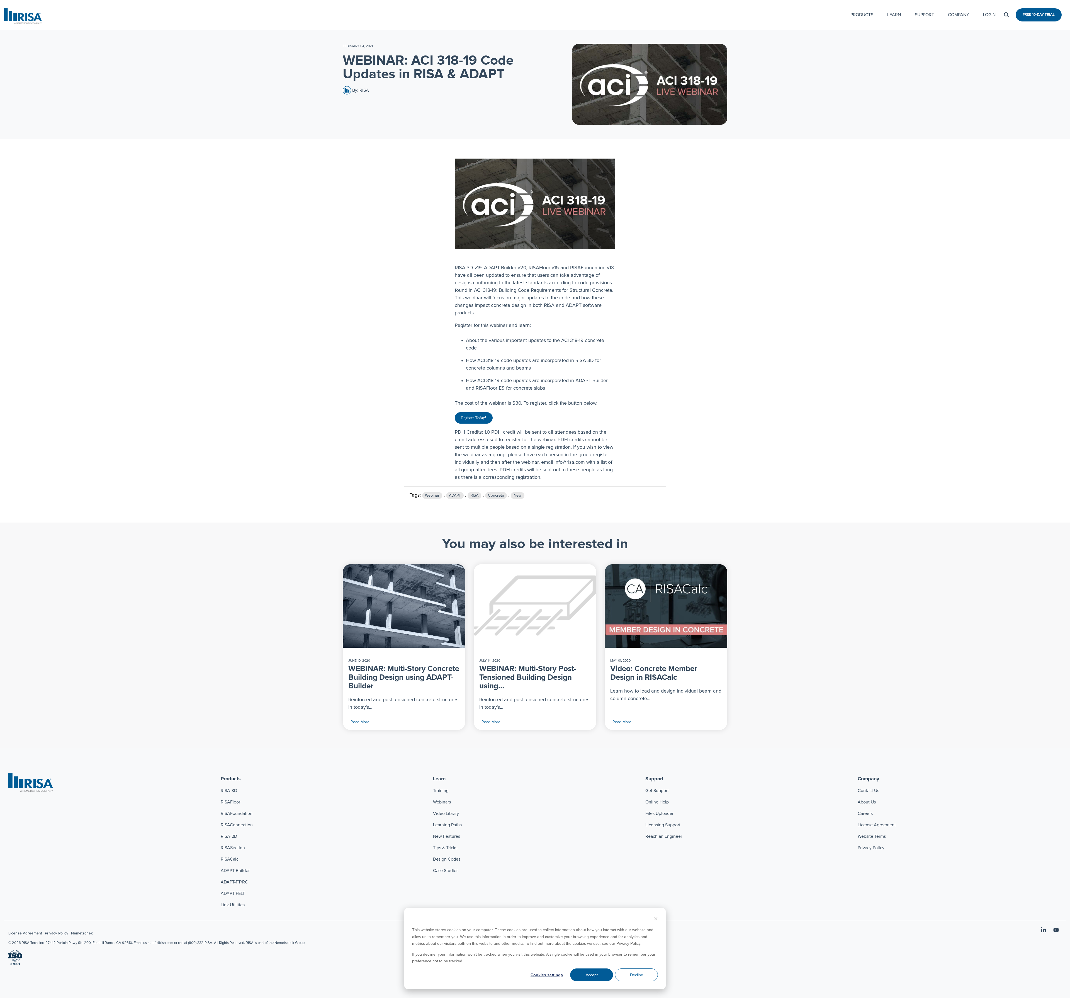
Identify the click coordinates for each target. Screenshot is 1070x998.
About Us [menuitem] (867, 802)
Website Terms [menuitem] (872, 836)
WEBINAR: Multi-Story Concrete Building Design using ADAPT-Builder (403, 677)
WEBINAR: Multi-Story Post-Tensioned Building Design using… (527, 677)
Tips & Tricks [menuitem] (445, 848)
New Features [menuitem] (446, 836)
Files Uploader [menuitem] (659, 813)
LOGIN (989, 15)
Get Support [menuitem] (657, 790)
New (518, 495)
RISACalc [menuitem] (230, 859)
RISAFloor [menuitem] (230, 802)
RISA (474, 495)
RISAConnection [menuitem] (237, 825)
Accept (592, 975)
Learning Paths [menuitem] (447, 825)
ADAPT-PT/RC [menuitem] (234, 882)
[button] (1044, 930)
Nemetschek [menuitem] (82, 933)
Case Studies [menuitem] (445, 870)
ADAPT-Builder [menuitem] (235, 870)
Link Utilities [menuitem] (233, 905)
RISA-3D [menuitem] (229, 790)
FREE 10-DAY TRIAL (1039, 14)
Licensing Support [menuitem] (662, 825)
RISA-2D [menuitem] (229, 836)
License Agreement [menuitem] (877, 825)
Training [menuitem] (441, 790)
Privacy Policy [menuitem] (871, 848)
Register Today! (473, 418)
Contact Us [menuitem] (868, 790)
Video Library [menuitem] (446, 813)
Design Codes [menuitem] (446, 859)
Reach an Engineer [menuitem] (663, 836)
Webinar (432, 495)
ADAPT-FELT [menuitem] (233, 893)
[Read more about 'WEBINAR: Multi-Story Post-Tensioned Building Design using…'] (535, 606)
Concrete (496, 495)
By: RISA (360, 90)
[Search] (1006, 14)
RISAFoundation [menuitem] (236, 813)
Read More (360, 722)
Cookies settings (547, 975)
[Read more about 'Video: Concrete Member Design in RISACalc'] (666, 606)
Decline (636, 975)
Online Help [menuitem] (657, 802)
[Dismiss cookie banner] (656, 919)
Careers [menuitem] (865, 813)
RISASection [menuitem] (233, 848)
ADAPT (455, 495)
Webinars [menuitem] (442, 802)
